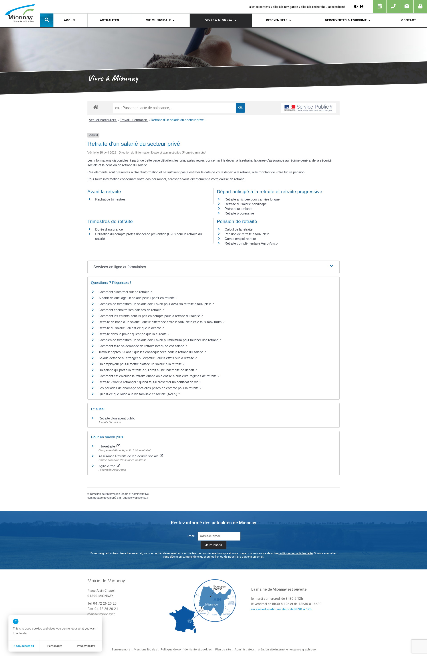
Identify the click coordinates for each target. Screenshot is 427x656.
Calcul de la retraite (238, 229)
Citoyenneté (276, 20)
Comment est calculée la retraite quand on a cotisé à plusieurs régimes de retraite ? (159, 376)
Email (191, 536)
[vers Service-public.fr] (308, 108)
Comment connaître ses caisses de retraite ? (131, 310)
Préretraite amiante (238, 209)
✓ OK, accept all (23, 646)
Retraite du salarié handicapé (246, 204)
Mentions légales (145, 649)
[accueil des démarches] (96, 107)
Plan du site (223, 649)
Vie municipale (158, 20)
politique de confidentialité (295, 553)
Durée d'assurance (109, 229)
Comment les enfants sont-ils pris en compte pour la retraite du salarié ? (151, 316)
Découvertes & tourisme (346, 20)
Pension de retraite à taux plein (247, 234)
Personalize (54, 646)
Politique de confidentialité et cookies (186, 649)
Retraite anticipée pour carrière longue (252, 199)
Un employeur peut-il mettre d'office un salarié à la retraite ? (141, 364)
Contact (408, 20)
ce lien (215, 556)
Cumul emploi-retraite (240, 239)
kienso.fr (143, 497)
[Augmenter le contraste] (356, 6)
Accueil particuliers (103, 120)
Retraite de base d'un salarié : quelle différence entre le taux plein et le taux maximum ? (161, 322)
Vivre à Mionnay (219, 20)
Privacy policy (86, 646)
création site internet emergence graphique (287, 649)
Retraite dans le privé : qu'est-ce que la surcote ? (134, 334)
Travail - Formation (134, 120)
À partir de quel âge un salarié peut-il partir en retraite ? (138, 298)
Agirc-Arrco (107, 466)
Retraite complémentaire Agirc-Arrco (251, 243)
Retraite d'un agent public (117, 418)
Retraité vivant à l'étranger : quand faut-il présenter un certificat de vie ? (150, 382)
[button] (46, 20)
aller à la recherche (313, 6)
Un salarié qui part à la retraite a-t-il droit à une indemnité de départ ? (148, 370)
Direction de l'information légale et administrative (119, 494)
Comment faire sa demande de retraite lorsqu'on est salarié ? (143, 346)
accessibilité (336, 6)
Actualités (109, 20)
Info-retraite (107, 446)
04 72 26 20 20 (105, 603)
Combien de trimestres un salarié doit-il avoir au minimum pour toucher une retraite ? (160, 340)
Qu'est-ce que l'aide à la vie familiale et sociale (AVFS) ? (139, 394)
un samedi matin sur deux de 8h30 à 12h (281, 609)
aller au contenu (259, 6)
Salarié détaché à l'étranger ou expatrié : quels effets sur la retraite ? (148, 358)
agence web (130, 497)
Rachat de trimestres (110, 199)
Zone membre (120, 649)
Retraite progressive (239, 213)
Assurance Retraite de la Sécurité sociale (129, 456)
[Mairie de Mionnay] (20, 13)
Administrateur (244, 649)
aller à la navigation (285, 6)
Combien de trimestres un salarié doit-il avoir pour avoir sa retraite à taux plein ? (156, 304)
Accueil (70, 20)
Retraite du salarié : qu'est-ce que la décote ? (131, 328)
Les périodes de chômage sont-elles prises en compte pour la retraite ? (150, 388)
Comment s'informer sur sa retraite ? (125, 292)
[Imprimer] (361, 6)
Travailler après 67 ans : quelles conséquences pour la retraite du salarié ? (152, 352)
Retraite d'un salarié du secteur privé (177, 120)
